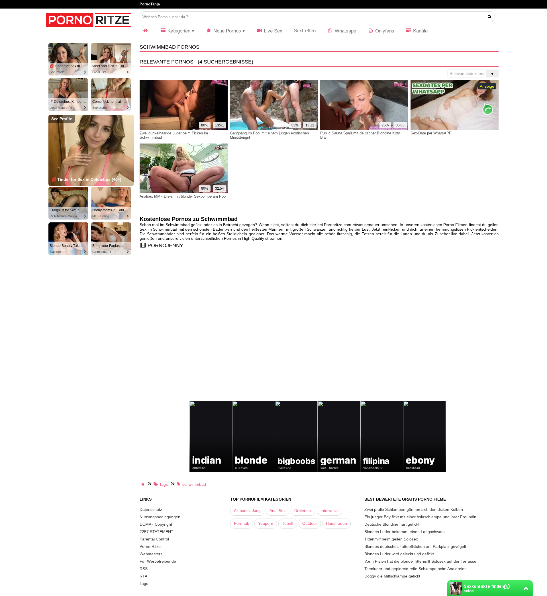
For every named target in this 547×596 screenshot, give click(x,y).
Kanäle (420, 31)
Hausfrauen (336, 523)
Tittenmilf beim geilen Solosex (391, 539)
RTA (143, 576)
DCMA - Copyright (156, 524)
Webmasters (151, 554)
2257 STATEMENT (157, 531)
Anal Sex (277, 510)
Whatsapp (344, 31)
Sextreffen (305, 30)
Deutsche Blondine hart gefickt (391, 524)
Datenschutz (151, 509)
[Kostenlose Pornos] (88, 30)
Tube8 (287, 523)
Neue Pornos (226, 31)
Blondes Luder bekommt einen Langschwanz (405, 531)
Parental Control (154, 539)
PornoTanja (150, 4)
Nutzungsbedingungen (160, 517)
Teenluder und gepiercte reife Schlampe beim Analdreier (415, 568)
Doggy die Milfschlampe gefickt (392, 576)
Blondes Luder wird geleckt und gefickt (399, 554)
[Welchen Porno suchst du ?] (489, 16)
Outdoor (309, 523)
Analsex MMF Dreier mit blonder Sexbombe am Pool (183, 196)
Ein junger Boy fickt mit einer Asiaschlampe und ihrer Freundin (420, 517)
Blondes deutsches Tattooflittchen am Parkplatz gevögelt (415, 546)
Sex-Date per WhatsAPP (431, 133)
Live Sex (272, 31)
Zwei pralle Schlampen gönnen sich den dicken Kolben (413, 509)
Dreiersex (303, 510)
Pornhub (241, 523)
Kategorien (178, 31)
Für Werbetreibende (158, 561)
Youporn (265, 523)
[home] (144, 484)
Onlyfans (384, 31)
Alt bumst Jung (247, 510)
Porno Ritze (150, 546)
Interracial (329, 510)
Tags (144, 583)
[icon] (145, 31)
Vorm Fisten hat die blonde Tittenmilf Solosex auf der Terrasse (420, 561)
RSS (144, 568)
